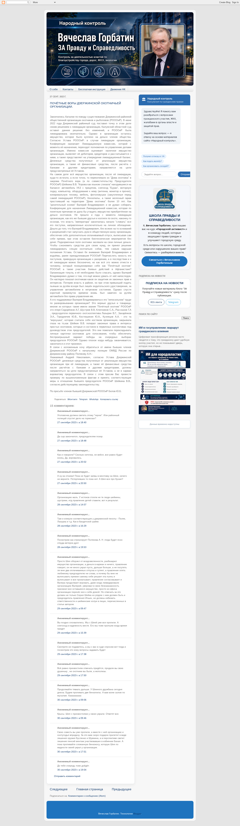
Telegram (83, 399)
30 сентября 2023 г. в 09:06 (71, 700)
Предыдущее (121, 789)
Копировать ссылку (109, 399)
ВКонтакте (72, 399)
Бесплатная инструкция (91, 89)
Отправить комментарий (67, 776)
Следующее (59, 789)
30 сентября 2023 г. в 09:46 (71, 718)
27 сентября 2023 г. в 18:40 (71, 422)
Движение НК (117, 89)
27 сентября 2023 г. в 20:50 (71, 483)
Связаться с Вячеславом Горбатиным (164, 261)
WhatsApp (93, 399)
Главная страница (89, 789)
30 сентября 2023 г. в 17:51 (71, 751)
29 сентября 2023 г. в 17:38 (71, 654)
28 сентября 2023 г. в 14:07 (71, 504)
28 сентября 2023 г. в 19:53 (71, 547)
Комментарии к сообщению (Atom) (87, 796)
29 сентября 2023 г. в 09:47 (71, 608)
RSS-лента (156, 302)
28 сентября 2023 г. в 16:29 (71, 526)
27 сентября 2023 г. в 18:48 (71, 441)
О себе (54, 89)
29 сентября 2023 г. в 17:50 (71, 675)
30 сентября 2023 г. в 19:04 (71, 770)
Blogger (137, 813)
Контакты (68, 89)
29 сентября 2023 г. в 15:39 (71, 633)
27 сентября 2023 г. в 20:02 (71, 462)
